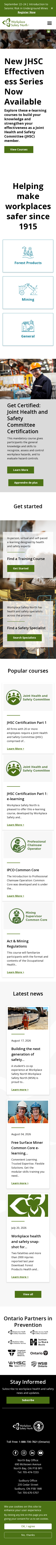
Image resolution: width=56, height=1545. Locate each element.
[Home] (28, 1426)
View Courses (18, 149)
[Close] (52, 8)
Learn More (20, 470)
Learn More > (15, 748)
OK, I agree (28, 1526)
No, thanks (28, 1535)
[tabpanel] (28, 95)
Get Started (20, 568)
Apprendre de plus (25, 482)
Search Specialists (24, 637)
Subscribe (28, 1400)
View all (28, 1294)
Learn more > (20, 1089)
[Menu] (49, 23)
